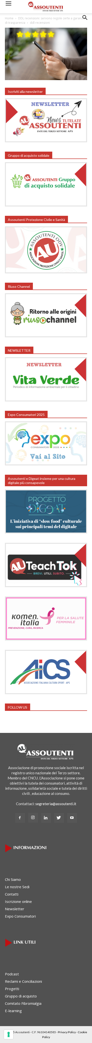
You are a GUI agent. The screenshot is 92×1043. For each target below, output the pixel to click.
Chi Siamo (13, 879)
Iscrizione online (18, 901)
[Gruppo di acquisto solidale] (46, 205)
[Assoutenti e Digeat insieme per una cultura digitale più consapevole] (46, 532)
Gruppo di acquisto (21, 996)
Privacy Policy (67, 1032)
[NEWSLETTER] (46, 400)
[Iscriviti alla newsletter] (46, 140)
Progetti (12, 988)
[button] (85, 21)
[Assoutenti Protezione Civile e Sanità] (46, 271)
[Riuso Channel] (46, 335)
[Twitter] (59, 818)
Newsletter (14, 908)
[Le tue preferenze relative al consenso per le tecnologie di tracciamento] (8, 1034)
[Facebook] (20, 818)
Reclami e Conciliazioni (23, 981)
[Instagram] (33, 818)
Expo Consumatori (20, 916)
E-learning (13, 1010)
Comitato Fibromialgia (23, 1003)
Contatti (11, 894)
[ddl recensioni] (46, 78)
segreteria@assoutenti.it (55, 803)
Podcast (12, 973)
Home (9, 18)
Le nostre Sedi (17, 886)
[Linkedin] (46, 818)
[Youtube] (72, 818)
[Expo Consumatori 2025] (46, 463)
